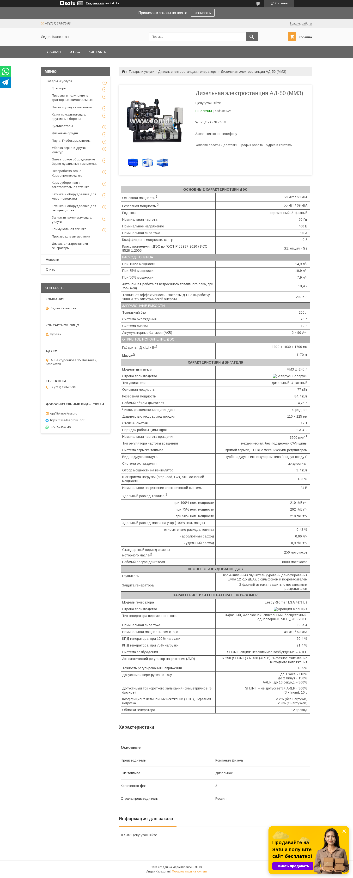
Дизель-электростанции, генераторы (187, 71)
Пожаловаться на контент (189, 871)
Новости (52, 260)
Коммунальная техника (69, 229)
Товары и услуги (141, 71)
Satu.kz (197, 867)
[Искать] (252, 36)
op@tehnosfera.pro (63, 413)
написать (203, 13)
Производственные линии (71, 236)
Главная (53, 52)
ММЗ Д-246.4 (297, 369)
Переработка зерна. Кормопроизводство (67, 173)
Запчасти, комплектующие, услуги (72, 220)
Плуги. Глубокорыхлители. (71, 140)
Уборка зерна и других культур (69, 150)
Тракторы (59, 88)
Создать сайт (95, 3)
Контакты (98, 52)
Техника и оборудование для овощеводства (74, 208)
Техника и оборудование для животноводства (74, 196)
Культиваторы (62, 126)
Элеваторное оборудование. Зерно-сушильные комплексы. (74, 161)
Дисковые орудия (65, 133)
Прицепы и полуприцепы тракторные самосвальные (72, 98)
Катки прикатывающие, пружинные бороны (69, 117)
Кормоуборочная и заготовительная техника (71, 185)
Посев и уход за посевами (72, 107)
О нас (74, 52)
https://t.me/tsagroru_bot (67, 420)
